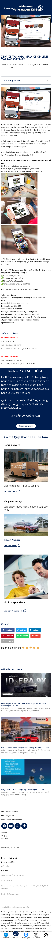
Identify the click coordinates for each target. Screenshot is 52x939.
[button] (47, 80)
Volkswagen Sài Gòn (9, 811)
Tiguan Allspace (12, 539)
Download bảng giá (9, 858)
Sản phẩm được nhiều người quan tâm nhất (26, 508)
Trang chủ (5, 64)
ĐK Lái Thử (36, 938)
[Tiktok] (24, 826)
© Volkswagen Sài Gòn (10, 848)
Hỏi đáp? (5, 870)
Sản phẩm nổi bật (13, 501)
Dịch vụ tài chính (8, 862)
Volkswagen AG (7, 815)
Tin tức (14, 64)
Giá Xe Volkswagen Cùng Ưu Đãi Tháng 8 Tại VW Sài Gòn (25, 748)
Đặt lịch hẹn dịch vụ (14, 602)
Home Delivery (12, 444)
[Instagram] (18, 826)
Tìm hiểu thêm (10, 491)
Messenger (26, 938)
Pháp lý (4, 835)
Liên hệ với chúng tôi (13, 611)
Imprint (4, 833)
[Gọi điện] (15, 933)
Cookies (4, 838)
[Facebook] (4, 826)
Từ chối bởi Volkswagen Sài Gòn (15, 907)
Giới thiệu (5, 866)
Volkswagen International (11, 819)
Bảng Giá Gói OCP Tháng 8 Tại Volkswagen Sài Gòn (22, 790)
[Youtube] (11, 826)
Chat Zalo (6, 938)
